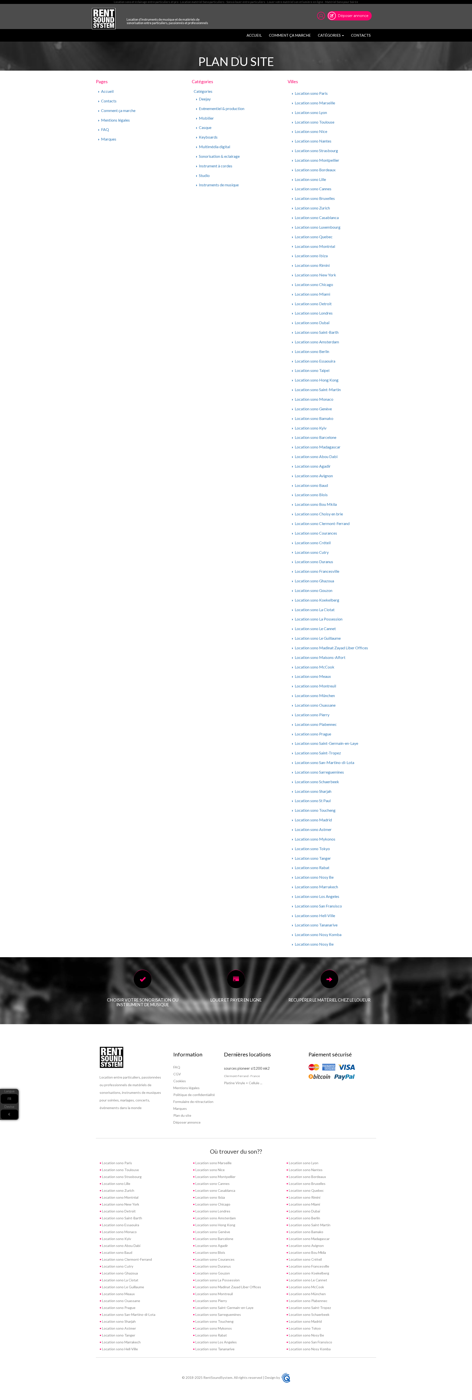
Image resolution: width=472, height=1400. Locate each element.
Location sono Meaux (312, 676)
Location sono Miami (312, 294)
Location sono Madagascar (317, 447)
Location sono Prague (312, 734)
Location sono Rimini (312, 265)
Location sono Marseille (314, 102)
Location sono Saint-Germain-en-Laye (326, 743)
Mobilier (206, 118)
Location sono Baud (311, 485)
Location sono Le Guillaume (317, 638)
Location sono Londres (313, 313)
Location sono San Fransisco (318, 906)
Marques (108, 139)
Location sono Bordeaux (315, 169)
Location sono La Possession (318, 619)
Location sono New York (315, 274)
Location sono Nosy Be (314, 877)
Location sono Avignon (313, 475)
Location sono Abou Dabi (316, 456)
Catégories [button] (329, 35)
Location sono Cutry (311, 552)
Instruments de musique (218, 184)
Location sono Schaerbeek (316, 781)
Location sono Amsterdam (316, 341)
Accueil (255, 35)
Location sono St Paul (312, 800)
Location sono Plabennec (315, 724)
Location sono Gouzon (313, 590)
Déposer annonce (353, 16)
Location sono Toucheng (315, 810)
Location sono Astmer (313, 829)
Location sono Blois (311, 494)
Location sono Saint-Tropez (317, 752)
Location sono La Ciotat (314, 609)
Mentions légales (115, 120)
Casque (204, 127)
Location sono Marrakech (316, 886)
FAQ (104, 129)
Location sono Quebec (313, 236)
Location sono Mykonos (314, 839)
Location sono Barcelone (315, 437)
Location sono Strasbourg (316, 150)
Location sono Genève (313, 408)
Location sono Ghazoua (314, 580)
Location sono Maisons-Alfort (319, 657)
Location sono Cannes (312, 188)
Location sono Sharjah (312, 791)
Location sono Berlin (311, 351)
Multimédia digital (214, 146)
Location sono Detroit (313, 303)
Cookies (179, 1081)
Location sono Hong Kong (316, 380)
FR (9, 1099)
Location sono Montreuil (315, 686)
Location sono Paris (311, 93)
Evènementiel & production (221, 108)
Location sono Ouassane (315, 705)
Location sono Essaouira (314, 361)
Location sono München (314, 695)
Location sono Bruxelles (314, 198)
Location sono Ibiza (311, 255)
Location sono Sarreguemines (319, 772)
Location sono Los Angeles (316, 896)
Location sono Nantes (312, 141)
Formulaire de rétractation (193, 1101)
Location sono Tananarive (316, 925)
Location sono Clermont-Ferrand (322, 523)
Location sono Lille (310, 179)
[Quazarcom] (285, 1377)
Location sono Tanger (312, 858)
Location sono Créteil (312, 542)
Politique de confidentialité (194, 1095)
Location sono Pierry (311, 714)
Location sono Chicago (313, 284)
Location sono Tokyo (312, 848)
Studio (204, 175)
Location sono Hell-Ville (314, 915)
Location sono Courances (315, 533)
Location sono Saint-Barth (316, 332)
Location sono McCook (314, 667)
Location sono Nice (310, 131)
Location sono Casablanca (316, 217)
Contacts (361, 35)
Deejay (204, 98)
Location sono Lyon (310, 112)
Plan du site (182, 1115)
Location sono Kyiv (310, 428)
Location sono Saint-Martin (317, 389)
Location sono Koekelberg (316, 600)
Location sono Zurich (312, 208)
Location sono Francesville (316, 571)
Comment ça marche (290, 35)
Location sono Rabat (311, 867)
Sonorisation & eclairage (219, 156)
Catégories (203, 91)
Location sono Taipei (311, 370)
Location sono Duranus (313, 561)
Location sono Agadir (312, 466)
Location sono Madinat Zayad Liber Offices (331, 647)
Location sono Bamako (313, 418)
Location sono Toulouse (314, 122)
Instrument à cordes (215, 165)
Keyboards (208, 137)
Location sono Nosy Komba (317, 934)
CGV (177, 1074)
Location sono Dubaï (311, 322)
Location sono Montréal (314, 246)
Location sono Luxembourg (317, 227)
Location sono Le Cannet (315, 628)
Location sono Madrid (313, 819)
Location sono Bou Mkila (315, 504)
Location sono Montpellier (316, 160)
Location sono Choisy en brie (318, 513)
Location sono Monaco (313, 399)
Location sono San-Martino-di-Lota (324, 762)
